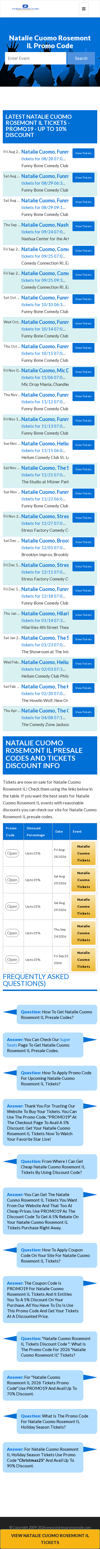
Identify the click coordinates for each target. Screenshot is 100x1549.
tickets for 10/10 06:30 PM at (49, 304)
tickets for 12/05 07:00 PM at (49, 547)
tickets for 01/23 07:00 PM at (49, 644)
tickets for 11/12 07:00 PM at (49, 401)
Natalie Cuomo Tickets (83, 853)
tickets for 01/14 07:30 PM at (49, 620)
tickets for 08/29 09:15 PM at (49, 207)
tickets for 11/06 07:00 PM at (49, 377)
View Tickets (83, 153)
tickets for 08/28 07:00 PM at (49, 158)
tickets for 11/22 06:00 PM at (49, 498)
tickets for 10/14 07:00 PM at (49, 328)
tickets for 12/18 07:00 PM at (49, 595)
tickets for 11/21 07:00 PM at (49, 474)
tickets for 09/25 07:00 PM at (49, 255)
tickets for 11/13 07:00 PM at (49, 425)
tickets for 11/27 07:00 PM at (49, 523)
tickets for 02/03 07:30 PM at (49, 668)
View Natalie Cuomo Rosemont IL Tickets (50, 1539)
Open (12, 853)
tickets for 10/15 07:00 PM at (49, 353)
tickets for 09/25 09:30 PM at (49, 280)
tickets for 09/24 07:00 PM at (49, 231)
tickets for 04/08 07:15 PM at (49, 717)
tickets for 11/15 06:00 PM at (49, 450)
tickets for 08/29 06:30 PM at (49, 182)
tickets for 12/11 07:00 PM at (49, 571)
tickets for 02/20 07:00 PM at (49, 693)
